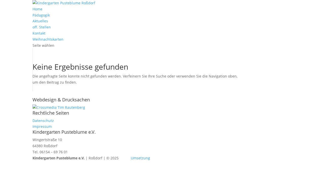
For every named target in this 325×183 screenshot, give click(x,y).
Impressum (42, 126)
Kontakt (38, 33)
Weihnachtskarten (47, 39)
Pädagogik (41, 15)
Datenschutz (43, 120)
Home (37, 9)
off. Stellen (41, 27)
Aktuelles (40, 21)
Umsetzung (140, 158)
